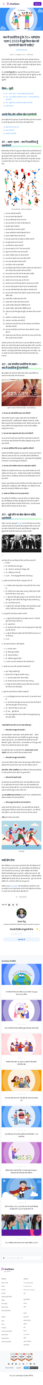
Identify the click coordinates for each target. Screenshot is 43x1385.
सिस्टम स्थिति (9, 1368)
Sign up (37, 4)
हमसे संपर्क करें (27, 1320)
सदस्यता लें (21, 939)
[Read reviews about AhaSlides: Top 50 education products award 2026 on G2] (21, 1357)
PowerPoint (28, 1286)
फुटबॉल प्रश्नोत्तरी (11, 133)
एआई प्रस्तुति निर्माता (7, 1296)
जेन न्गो (12, 54)
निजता (25, 1331)
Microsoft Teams (29, 1290)
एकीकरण (26, 1279)
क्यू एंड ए (4, 1293)
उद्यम (25, 1307)
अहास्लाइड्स (13, 886)
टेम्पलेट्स (4, 1328)
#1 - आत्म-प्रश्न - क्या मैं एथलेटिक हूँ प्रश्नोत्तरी (20, 93)
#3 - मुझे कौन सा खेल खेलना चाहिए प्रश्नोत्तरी (19, 102)
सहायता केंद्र (5, 1335)
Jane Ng (21, 921)
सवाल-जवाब (5, 1283)
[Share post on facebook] (16, 905)
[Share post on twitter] (13, 905)
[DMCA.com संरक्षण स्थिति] (31, 1367)
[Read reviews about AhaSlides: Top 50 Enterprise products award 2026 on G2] (29, 1357)
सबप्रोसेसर (26, 1345)
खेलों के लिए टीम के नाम (12, 127)
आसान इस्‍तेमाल (27, 1341)
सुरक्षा (25, 1338)
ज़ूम (24, 1293)
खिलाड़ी (19, 523)
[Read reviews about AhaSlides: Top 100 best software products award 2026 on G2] (14, 1357)
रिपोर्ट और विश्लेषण (6, 1310)
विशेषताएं (4, 1279)
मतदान (3, 1286)
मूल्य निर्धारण (27, 1299)
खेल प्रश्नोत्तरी (10, 130)
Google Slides (28, 1283)
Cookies (26, 1334)
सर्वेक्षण (3, 1300)
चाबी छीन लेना (10, 106)
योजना (25, 1303)
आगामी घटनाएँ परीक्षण (7, 1331)
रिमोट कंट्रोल (5, 1307)
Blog (3, 1324)
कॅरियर (25, 1324)
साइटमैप (18, 1368)
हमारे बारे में (26, 1317)
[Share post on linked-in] (9, 905)
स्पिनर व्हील (4, 1303)
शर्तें (24, 1327)
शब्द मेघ (3, 1290)
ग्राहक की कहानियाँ (6, 1342)
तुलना (3, 1321)
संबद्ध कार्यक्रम (5, 1338)
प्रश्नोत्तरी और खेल (21, 50)
